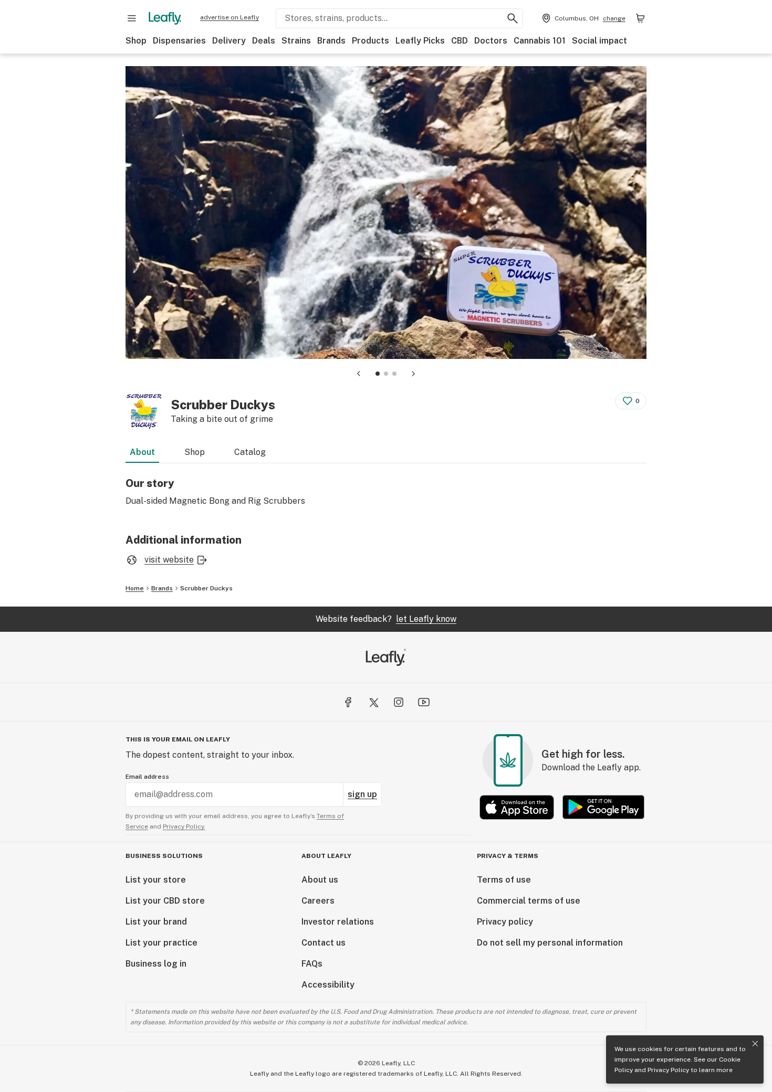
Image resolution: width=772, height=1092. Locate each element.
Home (135, 588)
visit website (169, 560)
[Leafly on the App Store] (516, 807)
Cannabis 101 (540, 41)
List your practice (161, 943)
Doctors (490, 41)
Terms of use (504, 880)
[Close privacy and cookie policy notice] (755, 1044)
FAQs (311, 964)
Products (370, 41)
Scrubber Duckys (206, 588)
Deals (263, 41)
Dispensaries (179, 41)
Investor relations (337, 922)
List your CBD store (165, 901)
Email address (147, 776)
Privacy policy (505, 922)
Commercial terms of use (528, 901)
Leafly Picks (420, 41)
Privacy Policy (668, 1070)
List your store (156, 880)
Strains (296, 41)
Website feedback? (386, 619)
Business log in (156, 964)
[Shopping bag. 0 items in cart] (640, 18)
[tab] (377, 374)
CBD (459, 41)
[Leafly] (165, 18)
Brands (331, 41)
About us (319, 880)
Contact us (323, 943)
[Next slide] (413, 373)
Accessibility (327, 985)
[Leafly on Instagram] (398, 702)
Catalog (250, 452)
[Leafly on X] (373, 702)
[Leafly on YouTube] (423, 702)
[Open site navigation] (132, 18)
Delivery (229, 41)
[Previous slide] (358, 373)
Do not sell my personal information (550, 943)
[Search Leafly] (512, 18)
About (142, 452)
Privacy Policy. (184, 826)
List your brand (156, 922)
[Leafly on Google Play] (603, 807)
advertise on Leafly (229, 17)
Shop (136, 41)
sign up (362, 794)
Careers (318, 901)
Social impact (599, 41)
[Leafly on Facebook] (348, 702)
